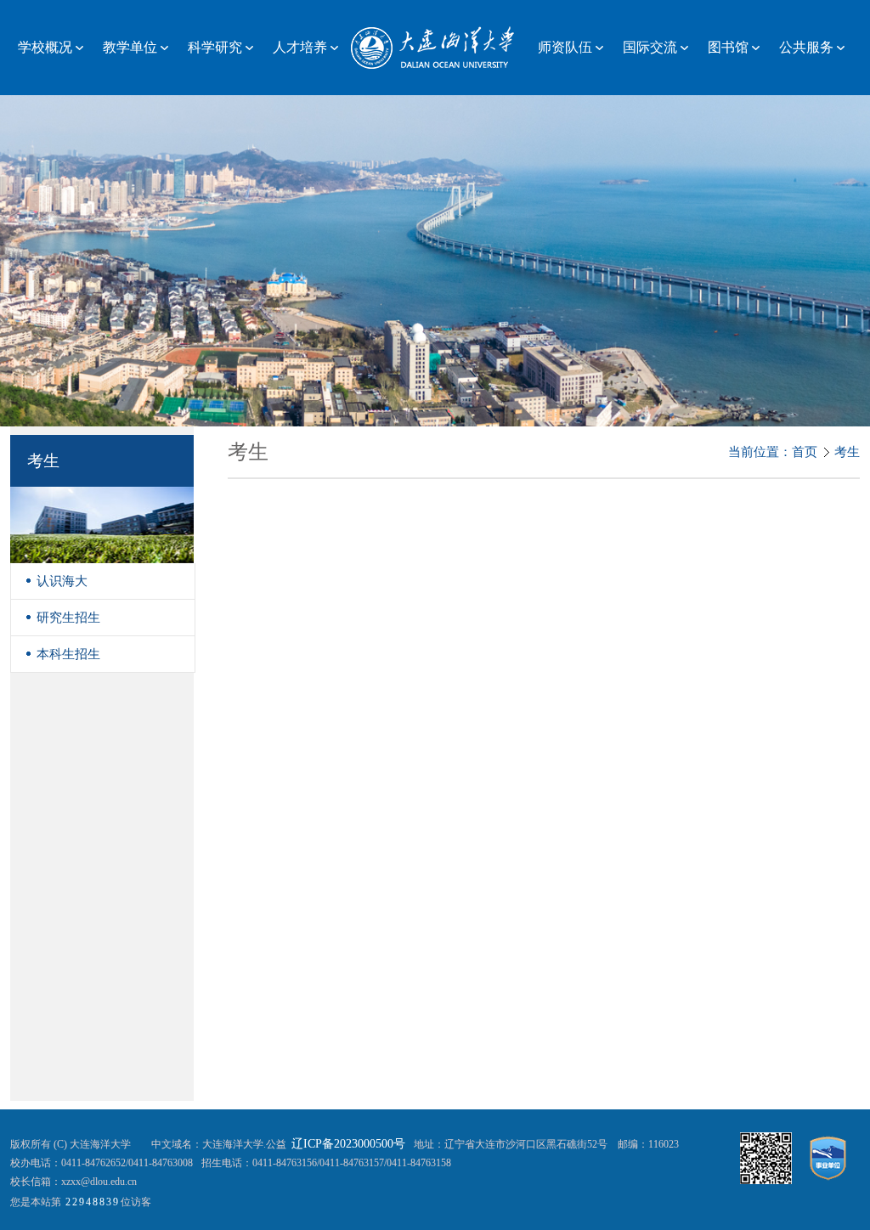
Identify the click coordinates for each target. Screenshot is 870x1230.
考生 (847, 452)
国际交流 (650, 47)
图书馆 (728, 47)
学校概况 (45, 47)
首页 (804, 452)
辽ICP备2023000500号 (348, 1143)
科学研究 (215, 47)
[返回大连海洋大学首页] (434, 46)
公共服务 (806, 47)
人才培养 (300, 47)
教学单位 (130, 47)
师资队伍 (565, 47)
